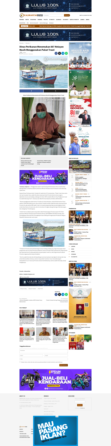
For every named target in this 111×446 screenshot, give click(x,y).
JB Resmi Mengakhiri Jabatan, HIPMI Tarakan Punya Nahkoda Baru (30, 300)
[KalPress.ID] (31, 15)
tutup (57, 416)
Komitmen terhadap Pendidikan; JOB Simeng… (78, 226)
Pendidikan (78, 224)
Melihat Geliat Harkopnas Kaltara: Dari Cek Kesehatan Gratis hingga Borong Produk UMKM (43, 339)
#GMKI (72, 249)
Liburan (73, 246)
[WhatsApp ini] (66, 53)
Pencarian (67, 15)
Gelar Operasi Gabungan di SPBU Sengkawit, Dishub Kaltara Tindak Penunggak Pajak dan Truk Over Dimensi (37, 26)
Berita (81, 182)
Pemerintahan (72, 224)
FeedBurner (82, 408)
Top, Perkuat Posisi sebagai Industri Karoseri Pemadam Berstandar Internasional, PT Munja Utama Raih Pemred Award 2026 (43, 322)
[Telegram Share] (62, 53)
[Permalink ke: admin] (21, 53)
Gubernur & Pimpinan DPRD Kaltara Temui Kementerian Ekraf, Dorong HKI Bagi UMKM (60, 321)
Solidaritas (74, 257)
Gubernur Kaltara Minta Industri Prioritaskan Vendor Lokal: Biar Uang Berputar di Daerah (26, 339)
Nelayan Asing (23, 288)
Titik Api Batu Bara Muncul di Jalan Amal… (82, 197)
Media (75, 237)
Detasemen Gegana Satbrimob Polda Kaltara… (82, 239)
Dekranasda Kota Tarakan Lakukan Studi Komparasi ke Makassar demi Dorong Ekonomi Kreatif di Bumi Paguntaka (60, 339)
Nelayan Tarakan (32, 288)
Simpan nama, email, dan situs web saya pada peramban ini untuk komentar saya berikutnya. (42, 362)
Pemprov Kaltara (83, 200)
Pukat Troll (40, 288)
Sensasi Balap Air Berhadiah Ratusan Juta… (82, 203)
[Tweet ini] (59, 53)
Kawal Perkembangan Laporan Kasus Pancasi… (81, 190)
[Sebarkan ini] (56, 53)
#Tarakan (73, 254)
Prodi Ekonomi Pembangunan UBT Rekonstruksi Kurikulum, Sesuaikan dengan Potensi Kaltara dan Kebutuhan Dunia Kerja (26, 322)
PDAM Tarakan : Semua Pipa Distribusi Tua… (81, 232)
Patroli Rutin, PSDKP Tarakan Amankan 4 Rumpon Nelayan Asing (44, 162)
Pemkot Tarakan (83, 174)
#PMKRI (73, 251)
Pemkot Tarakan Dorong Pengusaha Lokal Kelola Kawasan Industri (57, 300)
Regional (77, 174)
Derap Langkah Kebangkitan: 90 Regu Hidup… (81, 179)
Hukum (76, 188)
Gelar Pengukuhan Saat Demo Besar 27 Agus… (81, 184)
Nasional (77, 182)
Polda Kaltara (77, 236)
